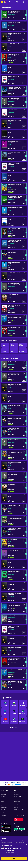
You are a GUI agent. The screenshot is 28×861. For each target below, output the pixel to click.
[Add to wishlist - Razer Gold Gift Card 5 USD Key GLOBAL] (24, 495)
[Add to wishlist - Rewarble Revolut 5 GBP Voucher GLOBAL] (24, 131)
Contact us (3, 794)
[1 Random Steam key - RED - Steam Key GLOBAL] (14, 432)
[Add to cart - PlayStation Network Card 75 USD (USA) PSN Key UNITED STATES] (24, 323)
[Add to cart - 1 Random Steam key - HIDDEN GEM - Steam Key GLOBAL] (24, 535)
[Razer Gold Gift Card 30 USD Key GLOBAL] (14, 466)
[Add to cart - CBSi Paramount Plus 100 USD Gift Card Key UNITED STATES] (24, 246)
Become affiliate (17, 807)
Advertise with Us (5, 817)
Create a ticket (4, 807)
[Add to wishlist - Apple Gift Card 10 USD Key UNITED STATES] (24, 77)
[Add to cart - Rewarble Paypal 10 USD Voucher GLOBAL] (24, 268)
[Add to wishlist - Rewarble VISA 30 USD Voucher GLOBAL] (24, 174)
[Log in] (26, 2)
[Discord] (21, 815)
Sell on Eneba (4, 815)
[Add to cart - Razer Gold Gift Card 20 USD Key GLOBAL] (24, 39)
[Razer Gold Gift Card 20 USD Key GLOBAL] (14, 37)
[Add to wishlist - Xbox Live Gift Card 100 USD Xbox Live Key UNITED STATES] (24, 11)
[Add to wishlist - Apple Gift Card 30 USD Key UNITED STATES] (24, 164)
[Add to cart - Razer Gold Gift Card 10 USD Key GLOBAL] (24, 50)
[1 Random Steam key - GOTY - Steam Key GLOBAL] (14, 255)
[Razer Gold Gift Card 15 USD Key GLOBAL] (14, 564)
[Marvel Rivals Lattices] (14, 543)
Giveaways (16, 805)
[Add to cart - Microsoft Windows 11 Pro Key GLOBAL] (24, 224)
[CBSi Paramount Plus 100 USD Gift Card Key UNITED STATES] (14, 244)
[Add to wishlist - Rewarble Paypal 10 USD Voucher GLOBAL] (24, 262)
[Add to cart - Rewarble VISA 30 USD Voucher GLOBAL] (24, 180)
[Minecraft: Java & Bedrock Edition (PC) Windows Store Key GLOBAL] (14, 685)
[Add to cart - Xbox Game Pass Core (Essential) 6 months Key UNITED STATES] (24, 203)
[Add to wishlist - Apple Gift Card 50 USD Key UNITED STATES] (24, 626)
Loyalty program (17, 796)
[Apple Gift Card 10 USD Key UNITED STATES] (14, 80)
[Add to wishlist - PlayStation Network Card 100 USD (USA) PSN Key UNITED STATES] (24, 604)
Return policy (4, 809)
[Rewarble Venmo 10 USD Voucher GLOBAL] (14, 69)
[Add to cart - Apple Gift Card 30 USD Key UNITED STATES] (24, 169)
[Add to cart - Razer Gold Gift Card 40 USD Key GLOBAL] (24, 279)
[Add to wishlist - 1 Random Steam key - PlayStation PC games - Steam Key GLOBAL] (24, 417)
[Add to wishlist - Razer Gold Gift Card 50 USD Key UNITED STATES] (24, 637)
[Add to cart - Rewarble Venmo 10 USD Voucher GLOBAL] (24, 72)
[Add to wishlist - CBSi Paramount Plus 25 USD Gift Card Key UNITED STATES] (24, 23)
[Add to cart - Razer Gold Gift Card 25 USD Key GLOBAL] (24, 126)
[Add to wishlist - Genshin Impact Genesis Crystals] (24, 616)
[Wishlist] (20, 2)
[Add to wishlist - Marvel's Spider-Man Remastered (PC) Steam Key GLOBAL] (24, 658)
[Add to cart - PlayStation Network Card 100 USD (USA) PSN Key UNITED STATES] (24, 611)
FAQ (2, 804)
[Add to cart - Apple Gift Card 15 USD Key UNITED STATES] (24, 116)
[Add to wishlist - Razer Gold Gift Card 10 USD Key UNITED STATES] (24, 583)
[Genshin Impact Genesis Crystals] (14, 619)
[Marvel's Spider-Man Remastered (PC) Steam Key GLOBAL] (14, 662)
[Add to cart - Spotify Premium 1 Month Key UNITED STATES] (24, 578)
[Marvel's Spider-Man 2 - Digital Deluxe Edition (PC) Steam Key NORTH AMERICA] (14, 331)
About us (3, 792)
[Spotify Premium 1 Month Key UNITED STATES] (14, 575)
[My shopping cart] (23, 2)
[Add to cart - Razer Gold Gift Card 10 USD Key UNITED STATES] (24, 589)
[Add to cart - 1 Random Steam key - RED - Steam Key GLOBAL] (24, 435)
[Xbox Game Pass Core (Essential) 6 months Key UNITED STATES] (14, 200)
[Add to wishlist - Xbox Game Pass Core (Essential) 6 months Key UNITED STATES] (24, 196)
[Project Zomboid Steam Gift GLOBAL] (14, 156)
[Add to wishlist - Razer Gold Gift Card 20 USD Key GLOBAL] (24, 33)
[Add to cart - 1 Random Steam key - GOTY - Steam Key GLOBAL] (24, 258)
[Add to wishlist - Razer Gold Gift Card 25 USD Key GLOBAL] (24, 120)
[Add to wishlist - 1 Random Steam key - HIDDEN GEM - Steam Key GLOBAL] (24, 528)
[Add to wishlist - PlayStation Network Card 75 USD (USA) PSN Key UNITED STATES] (24, 316)
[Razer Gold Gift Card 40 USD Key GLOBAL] (14, 276)
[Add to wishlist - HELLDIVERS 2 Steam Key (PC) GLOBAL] (24, 185)
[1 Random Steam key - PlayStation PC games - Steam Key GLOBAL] (14, 421)
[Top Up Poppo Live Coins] (14, 554)
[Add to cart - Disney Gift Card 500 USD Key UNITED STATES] (24, 311)
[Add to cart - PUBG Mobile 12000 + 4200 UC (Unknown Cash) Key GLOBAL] (24, 301)
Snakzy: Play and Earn (18, 809)
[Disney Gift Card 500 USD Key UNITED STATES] (14, 309)
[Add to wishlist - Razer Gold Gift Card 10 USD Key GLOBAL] (24, 44)
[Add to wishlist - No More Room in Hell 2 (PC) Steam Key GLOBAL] (24, 54)
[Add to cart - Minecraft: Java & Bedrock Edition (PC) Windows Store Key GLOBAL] (24, 688)
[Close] (26, 844)
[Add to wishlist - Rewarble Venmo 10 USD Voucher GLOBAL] (24, 66)
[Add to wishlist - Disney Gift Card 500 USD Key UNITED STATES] (24, 305)
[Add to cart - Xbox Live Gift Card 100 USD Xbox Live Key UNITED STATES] (24, 18)
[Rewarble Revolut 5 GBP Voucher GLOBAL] (14, 134)
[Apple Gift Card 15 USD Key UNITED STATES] (14, 113)
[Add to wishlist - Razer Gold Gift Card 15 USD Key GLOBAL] (24, 561)
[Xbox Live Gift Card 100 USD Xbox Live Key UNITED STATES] (14, 15)
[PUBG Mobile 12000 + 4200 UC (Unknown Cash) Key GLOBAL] (14, 298)
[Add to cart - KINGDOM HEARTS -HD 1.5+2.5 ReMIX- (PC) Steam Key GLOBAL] (24, 236)
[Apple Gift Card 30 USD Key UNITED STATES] (14, 167)
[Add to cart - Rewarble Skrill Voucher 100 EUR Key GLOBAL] (24, 148)
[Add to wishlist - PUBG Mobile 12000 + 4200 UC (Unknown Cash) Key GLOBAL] (24, 295)
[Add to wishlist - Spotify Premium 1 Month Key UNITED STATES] (24, 572)
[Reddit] (23, 815)
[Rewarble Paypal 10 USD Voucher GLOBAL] (14, 266)
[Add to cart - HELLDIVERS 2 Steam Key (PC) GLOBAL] (24, 192)
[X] (17, 815)
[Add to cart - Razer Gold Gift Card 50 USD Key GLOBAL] (24, 654)
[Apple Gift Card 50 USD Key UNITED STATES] (14, 630)
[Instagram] (19, 815)
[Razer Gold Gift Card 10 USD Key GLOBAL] (14, 47)
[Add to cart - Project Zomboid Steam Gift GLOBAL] (24, 159)
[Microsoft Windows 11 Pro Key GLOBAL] (14, 221)
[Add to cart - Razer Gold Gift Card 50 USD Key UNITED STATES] (24, 643)
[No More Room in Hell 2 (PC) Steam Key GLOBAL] (14, 58)
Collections (16, 794)
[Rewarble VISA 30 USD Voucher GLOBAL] (14, 177)
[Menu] (2, 2)
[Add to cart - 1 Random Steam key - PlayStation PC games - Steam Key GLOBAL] (24, 424)
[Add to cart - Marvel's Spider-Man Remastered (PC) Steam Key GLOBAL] (24, 665)
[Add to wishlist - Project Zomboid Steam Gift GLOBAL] (24, 152)
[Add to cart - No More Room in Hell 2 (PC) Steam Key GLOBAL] (24, 61)
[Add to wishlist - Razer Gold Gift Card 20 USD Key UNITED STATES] (24, 594)
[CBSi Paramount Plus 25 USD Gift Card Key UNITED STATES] (14, 26)
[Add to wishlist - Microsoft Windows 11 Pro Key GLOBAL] (24, 218)
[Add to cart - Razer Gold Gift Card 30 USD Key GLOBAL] (24, 468)
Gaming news (17, 804)
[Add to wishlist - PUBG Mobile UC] (24, 484)
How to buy (16, 792)
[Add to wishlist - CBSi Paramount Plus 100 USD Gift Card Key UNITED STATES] (24, 240)
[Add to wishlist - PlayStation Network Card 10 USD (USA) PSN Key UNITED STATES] (24, 670)
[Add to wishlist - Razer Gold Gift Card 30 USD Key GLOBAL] (24, 462)
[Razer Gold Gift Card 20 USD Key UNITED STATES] (14, 597)
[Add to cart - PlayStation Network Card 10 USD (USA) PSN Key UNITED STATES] (24, 677)
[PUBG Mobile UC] (14, 488)
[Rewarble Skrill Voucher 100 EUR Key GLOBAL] (14, 145)
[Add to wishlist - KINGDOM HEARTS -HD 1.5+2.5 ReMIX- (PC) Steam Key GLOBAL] (24, 229)
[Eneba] (7, 2)
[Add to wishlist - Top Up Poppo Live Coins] (24, 550)
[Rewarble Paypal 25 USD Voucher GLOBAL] (14, 211)
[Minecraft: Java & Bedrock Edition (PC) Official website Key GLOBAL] (14, 455)
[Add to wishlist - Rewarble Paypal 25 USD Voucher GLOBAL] (24, 208)
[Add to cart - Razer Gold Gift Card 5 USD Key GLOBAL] (24, 501)
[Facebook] (15, 815)
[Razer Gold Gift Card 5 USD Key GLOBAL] (14, 498)
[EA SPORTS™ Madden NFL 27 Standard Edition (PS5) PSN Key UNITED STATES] (14, 91)
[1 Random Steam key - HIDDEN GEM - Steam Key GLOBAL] (14, 532)
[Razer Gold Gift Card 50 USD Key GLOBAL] (14, 651)
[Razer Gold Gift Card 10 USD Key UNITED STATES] (14, 586)
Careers (3, 796)
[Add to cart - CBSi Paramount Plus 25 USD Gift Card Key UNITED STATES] (24, 29)
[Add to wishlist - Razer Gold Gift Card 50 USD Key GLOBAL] (24, 648)
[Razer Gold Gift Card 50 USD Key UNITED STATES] (14, 640)
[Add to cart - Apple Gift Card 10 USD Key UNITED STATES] (24, 83)
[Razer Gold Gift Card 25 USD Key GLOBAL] (14, 124)
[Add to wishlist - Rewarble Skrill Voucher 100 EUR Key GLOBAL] (24, 142)
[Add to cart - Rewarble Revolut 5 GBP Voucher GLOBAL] (24, 137)
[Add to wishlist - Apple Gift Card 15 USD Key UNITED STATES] (24, 110)
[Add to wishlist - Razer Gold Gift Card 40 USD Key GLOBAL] (24, 273)
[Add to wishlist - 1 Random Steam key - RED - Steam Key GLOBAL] (24, 428)
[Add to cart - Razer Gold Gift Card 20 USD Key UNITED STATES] (24, 599)
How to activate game (6, 805)
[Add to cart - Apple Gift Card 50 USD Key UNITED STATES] (24, 632)
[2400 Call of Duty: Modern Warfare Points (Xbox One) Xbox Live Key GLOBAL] (14, 521)
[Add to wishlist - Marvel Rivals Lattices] (24, 540)
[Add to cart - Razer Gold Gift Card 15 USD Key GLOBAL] (24, 567)
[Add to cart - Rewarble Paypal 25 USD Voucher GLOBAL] (24, 214)
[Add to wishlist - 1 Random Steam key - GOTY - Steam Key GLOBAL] (24, 251)
